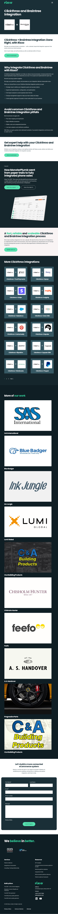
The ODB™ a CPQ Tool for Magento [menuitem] (11, 886)
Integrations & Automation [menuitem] (10, 865)
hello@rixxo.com (39, 895)
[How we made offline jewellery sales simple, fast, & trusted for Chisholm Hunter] (27, 592)
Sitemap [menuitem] (29, 909)
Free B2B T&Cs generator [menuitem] (9, 893)
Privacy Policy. (8, 820)
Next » (12, 378)
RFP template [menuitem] (38, 862)
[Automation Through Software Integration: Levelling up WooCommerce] (27, 663)
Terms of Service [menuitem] (19, 909)
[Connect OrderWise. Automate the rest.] (27, 557)
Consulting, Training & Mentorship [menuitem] (11, 868)
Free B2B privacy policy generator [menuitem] (11, 895)
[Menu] (52, 2)
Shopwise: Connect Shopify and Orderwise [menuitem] (11, 890)
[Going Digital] (27, 415)
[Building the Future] (27, 734)
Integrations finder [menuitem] (39, 871)
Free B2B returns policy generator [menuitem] (11, 898)
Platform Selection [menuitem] (8, 862)
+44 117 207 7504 (39, 893)
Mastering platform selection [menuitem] (41, 869)
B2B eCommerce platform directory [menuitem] (43, 874)
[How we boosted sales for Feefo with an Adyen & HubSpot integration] (27, 628)
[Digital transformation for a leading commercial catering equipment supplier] (27, 451)
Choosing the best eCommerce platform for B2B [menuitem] (44, 866)
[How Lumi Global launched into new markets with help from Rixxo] (27, 522)
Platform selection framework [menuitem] (41, 877)
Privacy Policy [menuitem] (7, 909)
